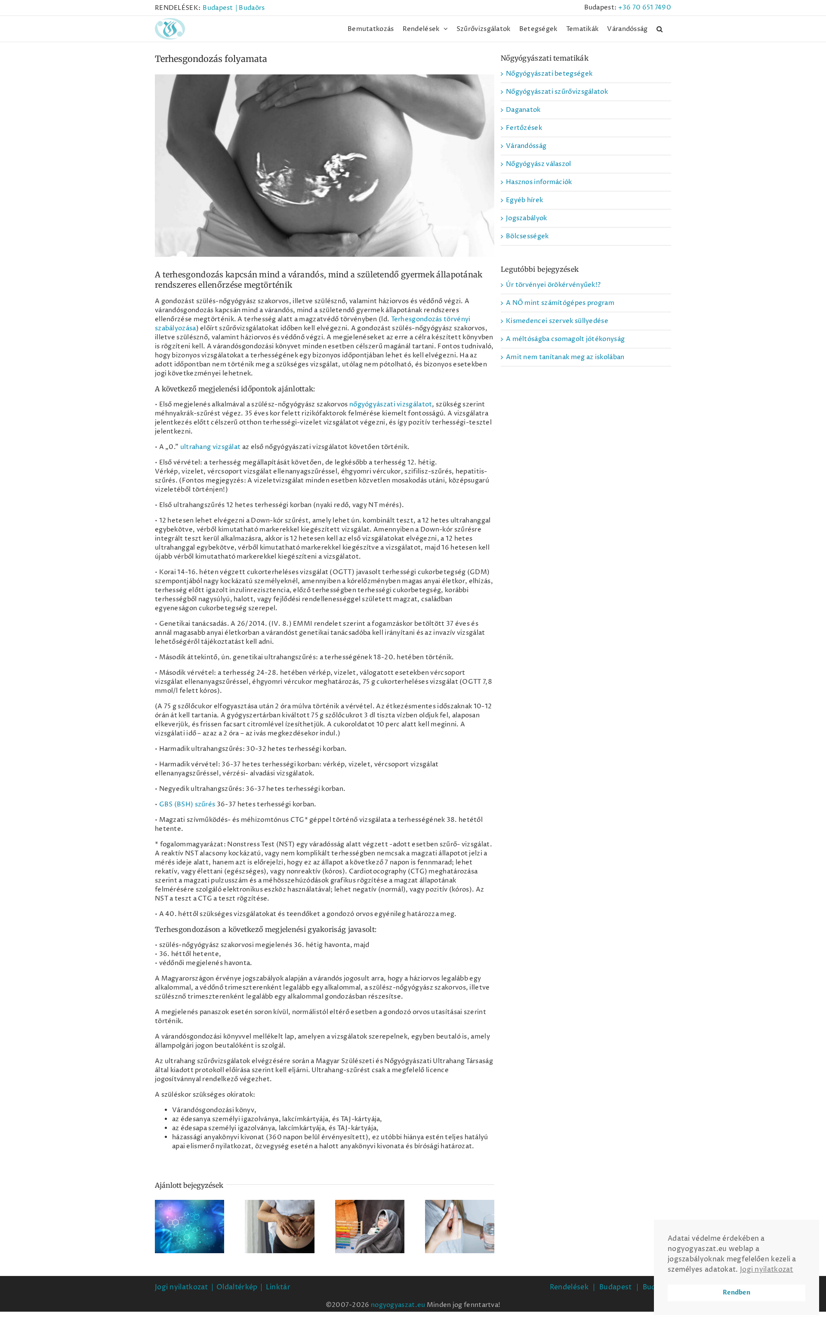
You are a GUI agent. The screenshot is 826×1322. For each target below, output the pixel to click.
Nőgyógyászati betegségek (549, 73)
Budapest (615, 1287)
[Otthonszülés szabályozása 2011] (279, 1226)
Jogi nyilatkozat (181, 1287)
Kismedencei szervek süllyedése (557, 321)
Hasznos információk (539, 182)
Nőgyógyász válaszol (538, 164)
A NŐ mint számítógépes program (560, 302)
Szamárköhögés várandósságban (369, 1214)
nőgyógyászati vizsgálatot (390, 404)
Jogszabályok (526, 218)
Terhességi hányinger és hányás (459, 1210)
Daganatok (523, 109)
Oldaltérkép (236, 1287)
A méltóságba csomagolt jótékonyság (565, 339)
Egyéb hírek (524, 200)
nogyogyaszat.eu (398, 1305)
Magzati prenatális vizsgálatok (189, 1210)
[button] (659, 29)
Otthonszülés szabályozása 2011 (279, 1210)
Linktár (278, 1287)
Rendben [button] (736, 1292)
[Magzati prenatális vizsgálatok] (189, 1226)
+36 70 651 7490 (645, 7)
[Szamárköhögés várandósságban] (369, 1226)
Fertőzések (524, 127)
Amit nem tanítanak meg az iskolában (565, 357)
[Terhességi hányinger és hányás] (459, 1226)
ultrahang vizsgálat (210, 447)
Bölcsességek (527, 236)
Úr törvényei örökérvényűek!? (553, 284)
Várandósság (526, 146)
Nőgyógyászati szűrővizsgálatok (557, 91)
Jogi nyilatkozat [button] (766, 1269)
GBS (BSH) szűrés (187, 804)
